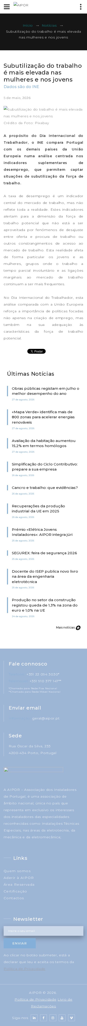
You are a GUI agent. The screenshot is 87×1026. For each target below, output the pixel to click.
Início (28, 25)
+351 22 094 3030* (42, 674)
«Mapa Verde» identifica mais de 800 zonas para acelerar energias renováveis (43, 417)
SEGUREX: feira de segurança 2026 (44, 553)
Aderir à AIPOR (19, 878)
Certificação (15, 891)
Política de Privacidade (24, 968)
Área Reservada (19, 884)
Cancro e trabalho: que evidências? (45, 487)
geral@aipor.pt (45, 718)
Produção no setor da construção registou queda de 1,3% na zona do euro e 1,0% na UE (45, 605)
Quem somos (17, 871)
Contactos (14, 898)
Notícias (49, 25)
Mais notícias (65, 627)
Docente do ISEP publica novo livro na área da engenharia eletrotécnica (45, 576)
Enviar (19, 943)
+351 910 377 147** (45, 681)
